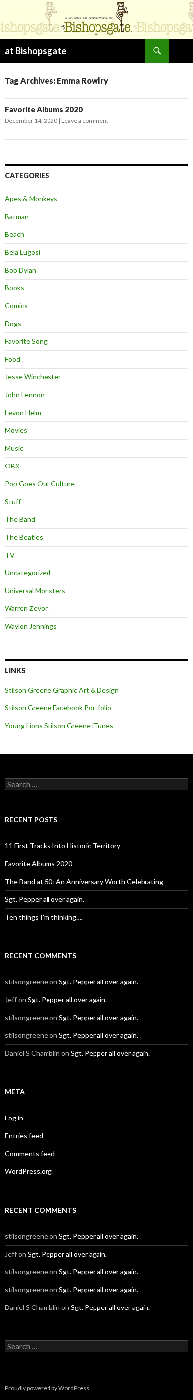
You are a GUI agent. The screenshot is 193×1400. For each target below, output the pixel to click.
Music (14, 448)
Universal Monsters (35, 590)
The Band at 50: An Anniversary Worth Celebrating (84, 881)
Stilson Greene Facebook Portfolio (58, 707)
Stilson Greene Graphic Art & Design (62, 690)
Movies (16, 430)
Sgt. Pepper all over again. (44, 899)
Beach (14, 234)
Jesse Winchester (33, 377)
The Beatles (24, 537)
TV (10, 555)
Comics (16, 305)
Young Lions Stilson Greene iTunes (59, 725)
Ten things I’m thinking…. (44, 917)
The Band (20, 519)
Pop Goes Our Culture (40, 483)
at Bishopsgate (35, 51)
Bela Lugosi (22, 252)
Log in (14, 1118)
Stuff (13, 501)
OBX (12, 466)
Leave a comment (84, 120)
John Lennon (25, 394)
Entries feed (24, 1135)
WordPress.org (28, 1171)
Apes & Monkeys (31, 198)
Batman (17, 216)
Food (12, 359)
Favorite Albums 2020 (44, 109)
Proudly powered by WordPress (47, 1388)
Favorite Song (26, 341)
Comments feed (30, 1153)
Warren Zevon (27, 608)
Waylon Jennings (31, 626)
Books (14, 287)
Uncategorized (27, 572)
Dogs (13, 323)
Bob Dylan (20, 270)
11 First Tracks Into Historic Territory (62, 845)
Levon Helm (23, 412)
